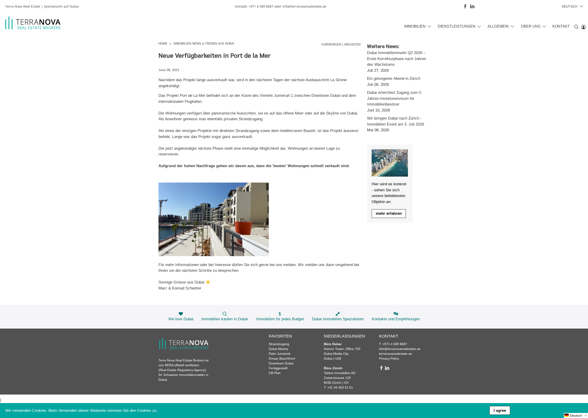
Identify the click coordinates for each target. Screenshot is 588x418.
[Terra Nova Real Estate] (32, 23)
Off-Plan (275, 373)
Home (162, 43)
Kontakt (561, 26)
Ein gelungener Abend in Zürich (393, 78)
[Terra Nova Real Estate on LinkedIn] (472, 6)
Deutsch (569, 6)
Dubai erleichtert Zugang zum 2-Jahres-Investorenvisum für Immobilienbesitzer (394, 98)
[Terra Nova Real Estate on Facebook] (465, 6)
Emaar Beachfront (282, 358)
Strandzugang (279, 344)
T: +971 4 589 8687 (393, 344)
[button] (576, 415)
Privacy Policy (389, 358)
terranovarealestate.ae (395, 353)
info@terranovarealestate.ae (400, 349)
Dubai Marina (278, 349)
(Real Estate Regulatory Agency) (182, 370)
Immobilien (415, 26)
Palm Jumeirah (280, 353)
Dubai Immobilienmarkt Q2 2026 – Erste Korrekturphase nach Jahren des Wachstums (396, 59)
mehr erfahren (389, 213)
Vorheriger (331, 44)
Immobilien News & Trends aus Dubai (203, 43)
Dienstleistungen (456, 26)
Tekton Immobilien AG (340, 373)
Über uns (530, 26)
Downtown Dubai (281, 363)
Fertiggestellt (278, 368)
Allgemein (498, 26)
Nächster (352, 44)
